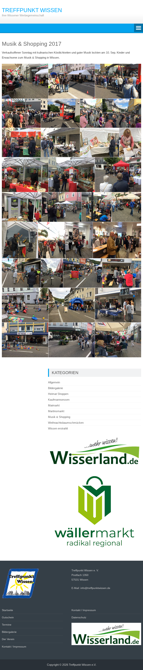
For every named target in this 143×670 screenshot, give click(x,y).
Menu (138, 28)
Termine (6, 624)
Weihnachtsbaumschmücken (66, 422)
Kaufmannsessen (58, 399)
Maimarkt (54, 405)
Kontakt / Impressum (14, 646)
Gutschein (8, 617)
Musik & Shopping (59, 416)
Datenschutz (79, 617)
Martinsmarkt (56, 411)
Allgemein (54, 382)
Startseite (7, 610)
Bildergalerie (55, 388)
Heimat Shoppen (58, 393)
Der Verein (8, 639)
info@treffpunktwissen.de (95, 588)
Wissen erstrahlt (58, 428)
